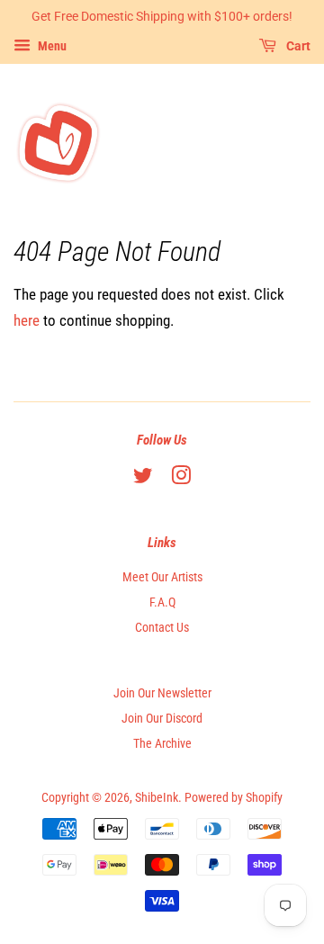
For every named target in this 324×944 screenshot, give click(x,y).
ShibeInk (156, 797)
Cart (297, 46)
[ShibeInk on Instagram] (181, 479)
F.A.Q (162, 602)
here (27, 320)
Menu (51, 46)
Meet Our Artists (162, 577)
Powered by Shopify (233, 797)
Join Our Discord (162, 718)
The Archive (162, 743)
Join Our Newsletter (162, 693)
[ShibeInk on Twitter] (143, 479)
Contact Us (162, 627)
